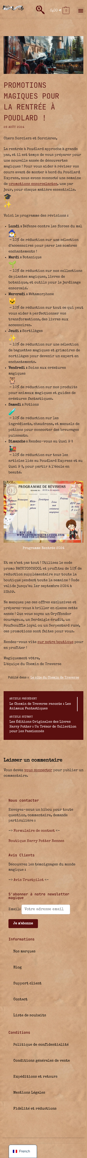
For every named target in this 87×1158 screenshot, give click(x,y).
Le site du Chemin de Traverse (54, 677)
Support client (27, 983)
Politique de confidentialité (41, 1045)
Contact (20, 999)
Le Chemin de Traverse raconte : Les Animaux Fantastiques (40, 706)
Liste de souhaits (29, 1015)
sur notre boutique (55, 642)
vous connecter (38, 770)
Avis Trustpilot (29, 880)
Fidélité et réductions (35, 1109)
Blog (17, 967)
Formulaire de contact (34, 831)
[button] (59, 10)
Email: (15, 909)
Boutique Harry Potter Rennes (36, 841)
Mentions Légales (29, 1093)
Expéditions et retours (35, 1077)
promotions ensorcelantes (33, 184)
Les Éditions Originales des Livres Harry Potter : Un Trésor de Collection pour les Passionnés (42, 726)
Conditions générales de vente (41, 1061)
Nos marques (24, 951)
